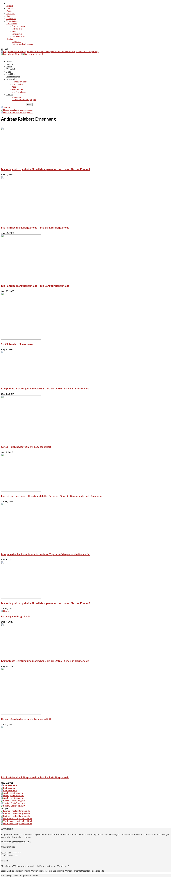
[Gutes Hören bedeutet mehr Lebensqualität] (21, 442)
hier (12, 871)
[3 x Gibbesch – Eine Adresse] (21, 339)
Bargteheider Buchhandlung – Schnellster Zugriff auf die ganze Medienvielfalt (45, 554)
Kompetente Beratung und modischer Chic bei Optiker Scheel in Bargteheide (45, 388)
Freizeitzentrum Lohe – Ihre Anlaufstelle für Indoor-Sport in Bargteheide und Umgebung (51, 496)
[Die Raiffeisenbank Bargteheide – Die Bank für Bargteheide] (21, 222)
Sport (8, 16)
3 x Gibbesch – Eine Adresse (17, 344)
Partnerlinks (17, 34)
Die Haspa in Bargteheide (15, 616)
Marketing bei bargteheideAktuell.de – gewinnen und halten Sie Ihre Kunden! (45, 169)
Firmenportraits (18, 26)
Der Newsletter (18, 36)
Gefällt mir (16, 853)
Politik (9, 11)
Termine (9, 8)
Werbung (17, 866)
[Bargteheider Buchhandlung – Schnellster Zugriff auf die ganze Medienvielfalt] (21, 549)
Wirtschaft (10, 13)
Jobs (14, 31)
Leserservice (11, 24)
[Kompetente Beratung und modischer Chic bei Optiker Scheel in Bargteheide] (21, 383)
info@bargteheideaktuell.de (90, 871)
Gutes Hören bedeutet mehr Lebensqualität (26, 447)
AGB (29, 842)
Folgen (16, 855)
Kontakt (9, 39)
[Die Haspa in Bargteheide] (5, 611)
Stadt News (11, 18)
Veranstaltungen (13, 21)
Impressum (16, 41)
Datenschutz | (19, 842)
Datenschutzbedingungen (22, 44)
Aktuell (9, 6)
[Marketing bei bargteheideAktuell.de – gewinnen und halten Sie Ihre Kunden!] (21, 164)
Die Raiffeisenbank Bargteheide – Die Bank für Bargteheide (35, 228)
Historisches (17, 29)
